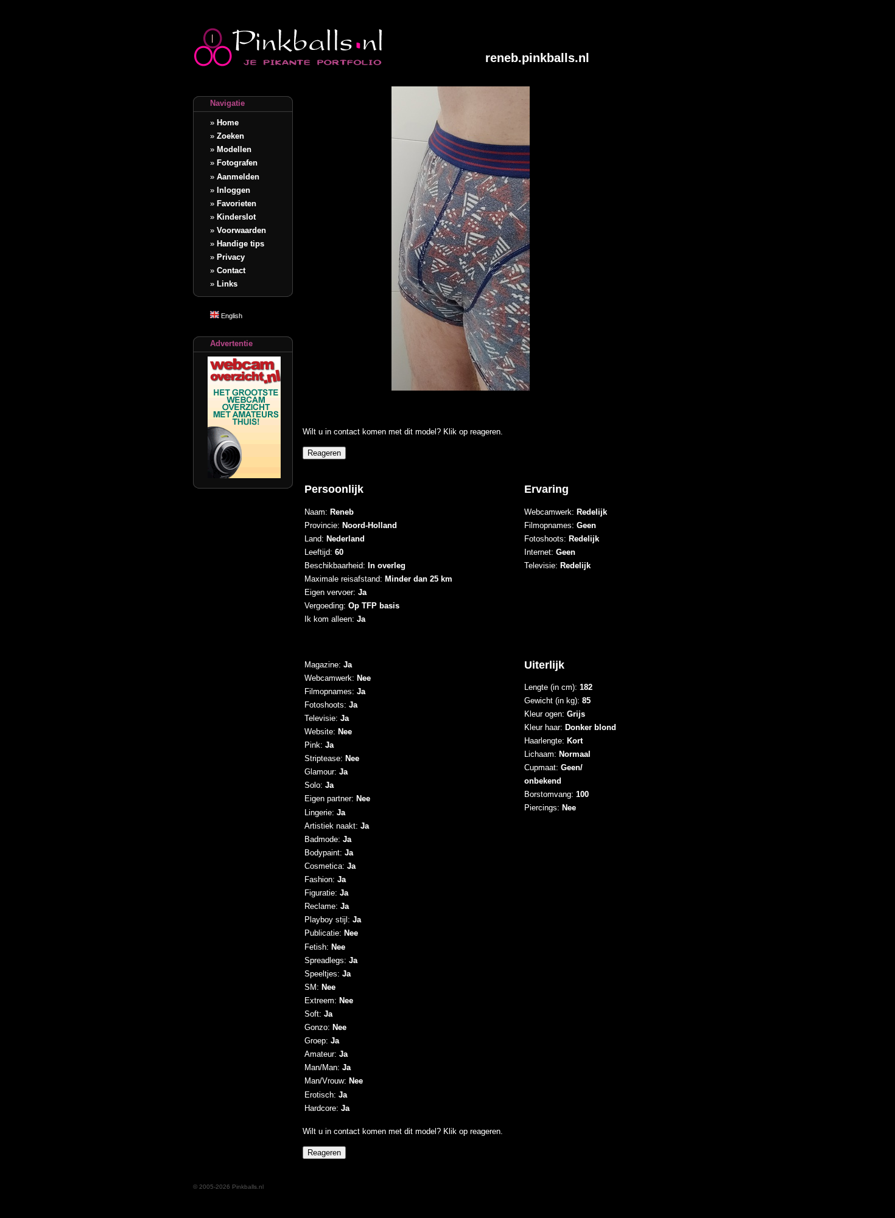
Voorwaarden (241, 230)
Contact (231, 270)
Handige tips (240, 243)
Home (228, 122)
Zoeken (230, 136)
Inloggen (233, 190)
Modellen (234, 149)
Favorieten (236, 203)
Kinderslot (236, 216)
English (230, 315)
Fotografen (237, 162)
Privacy (231, 257)
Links (227, 283)
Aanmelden (238, 176)
